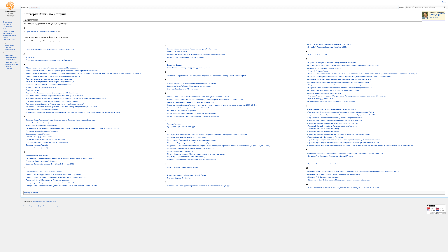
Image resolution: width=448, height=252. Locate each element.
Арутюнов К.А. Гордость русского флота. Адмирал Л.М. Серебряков (52, 93)
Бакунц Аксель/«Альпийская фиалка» (40, 123)
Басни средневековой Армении (38, 134)
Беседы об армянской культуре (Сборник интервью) (46, 139)
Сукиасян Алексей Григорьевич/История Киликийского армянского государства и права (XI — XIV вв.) (347, 96)
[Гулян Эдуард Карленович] (425, 15)
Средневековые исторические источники (41, 32)
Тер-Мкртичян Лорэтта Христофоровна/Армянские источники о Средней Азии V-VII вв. (341, 112)
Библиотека (7, 29)
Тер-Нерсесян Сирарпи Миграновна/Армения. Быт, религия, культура (335, 120)
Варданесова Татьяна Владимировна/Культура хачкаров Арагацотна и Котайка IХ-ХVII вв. (60, 158)
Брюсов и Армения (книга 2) (37, 148)
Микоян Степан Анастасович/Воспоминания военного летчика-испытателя (196, 154)
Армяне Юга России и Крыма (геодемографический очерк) (48, 84)
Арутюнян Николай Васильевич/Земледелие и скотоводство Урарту (52, 101)
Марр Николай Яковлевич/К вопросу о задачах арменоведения (191, 140)
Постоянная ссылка (11, 64)
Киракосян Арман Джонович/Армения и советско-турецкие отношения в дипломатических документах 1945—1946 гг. (212, 105)
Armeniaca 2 (30, 57)
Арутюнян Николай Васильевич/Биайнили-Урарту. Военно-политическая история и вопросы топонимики (66, 98)
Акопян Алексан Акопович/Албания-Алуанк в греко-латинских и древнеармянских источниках (62, 71)
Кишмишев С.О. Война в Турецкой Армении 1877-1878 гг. (189, 108)
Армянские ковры (32, 90)
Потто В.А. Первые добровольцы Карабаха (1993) (327, 47)
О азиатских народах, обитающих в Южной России (186, 175)
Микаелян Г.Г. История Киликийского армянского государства (190, 148)
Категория (28, 193)
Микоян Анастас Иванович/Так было (181, 151)
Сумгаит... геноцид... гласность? (320, 99)
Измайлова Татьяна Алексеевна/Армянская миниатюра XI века (191, 83)
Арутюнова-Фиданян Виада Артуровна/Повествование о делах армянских (54, 95)
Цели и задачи (9, 45)
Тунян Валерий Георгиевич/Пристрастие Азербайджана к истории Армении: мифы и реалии (343, 143)
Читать (401, 7)
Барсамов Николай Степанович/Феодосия (42, 131)
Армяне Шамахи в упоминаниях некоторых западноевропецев (50, 82)
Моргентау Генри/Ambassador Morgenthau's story (186, 157)
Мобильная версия (54, 205)
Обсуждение (34, 7)
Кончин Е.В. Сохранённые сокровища (181, 111)
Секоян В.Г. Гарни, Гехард (318, 71)
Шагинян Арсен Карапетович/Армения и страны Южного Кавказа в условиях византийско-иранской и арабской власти (353, 171)
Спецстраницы (10, 60)
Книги (35, 193)
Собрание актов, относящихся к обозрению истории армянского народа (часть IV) (340, 88)
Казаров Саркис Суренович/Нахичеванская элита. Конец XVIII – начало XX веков (198, 97)
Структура (8, 47)
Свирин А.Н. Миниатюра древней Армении (324, 68)
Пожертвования (10, 50)
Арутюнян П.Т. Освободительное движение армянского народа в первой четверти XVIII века (61, 107)
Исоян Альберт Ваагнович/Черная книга (182, 89)
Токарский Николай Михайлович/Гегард (323, 129)
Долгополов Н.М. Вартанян (177, 52)
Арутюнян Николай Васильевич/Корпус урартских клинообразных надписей (55, 104)
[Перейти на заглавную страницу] (10, 9)
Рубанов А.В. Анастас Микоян (319, 55)
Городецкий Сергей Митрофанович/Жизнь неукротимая (47, 180)
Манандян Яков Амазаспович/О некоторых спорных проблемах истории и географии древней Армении (207, 134)
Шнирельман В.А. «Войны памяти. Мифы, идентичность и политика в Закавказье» (339, 180)
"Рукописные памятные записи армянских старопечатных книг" (50, 49)
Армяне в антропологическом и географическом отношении (49, 79)
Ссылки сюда (9, 55)
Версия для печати (11, 62)
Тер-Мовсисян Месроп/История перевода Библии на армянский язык (335, 118)
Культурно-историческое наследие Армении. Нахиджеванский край (193, 116)
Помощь (442, 13)
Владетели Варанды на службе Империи (41, 161)
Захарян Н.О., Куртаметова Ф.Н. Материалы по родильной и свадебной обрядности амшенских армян (206, 76)
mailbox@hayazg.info (39, 201)
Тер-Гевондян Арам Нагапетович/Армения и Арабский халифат (332, 109)
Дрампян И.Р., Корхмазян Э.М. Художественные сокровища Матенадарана (196, 54)
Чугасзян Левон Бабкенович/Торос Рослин (324, 164)
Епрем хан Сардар (174, 65)
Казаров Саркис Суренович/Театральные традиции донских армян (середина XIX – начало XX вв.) (205, 99)
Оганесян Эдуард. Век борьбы (179, 178)
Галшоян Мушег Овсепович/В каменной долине (44, 172)
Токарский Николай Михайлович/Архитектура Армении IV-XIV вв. (333, 123)
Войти (444, 2)
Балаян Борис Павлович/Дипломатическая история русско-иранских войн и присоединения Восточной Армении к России (72, 128)
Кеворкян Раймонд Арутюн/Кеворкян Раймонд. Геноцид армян (191, 102)
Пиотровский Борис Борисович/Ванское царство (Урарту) (330, 44)
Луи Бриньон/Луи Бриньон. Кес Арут (181, 127)
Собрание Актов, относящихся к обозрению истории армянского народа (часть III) (340, 85)
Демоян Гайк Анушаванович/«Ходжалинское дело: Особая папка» (192, 49)
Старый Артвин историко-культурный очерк (324, 93)
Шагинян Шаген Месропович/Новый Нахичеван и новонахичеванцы (334, 174)
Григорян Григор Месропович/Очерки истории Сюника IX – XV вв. (51, 183)
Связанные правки (11, 57)
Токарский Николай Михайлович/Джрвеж (323, 131)
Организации (7, 26)
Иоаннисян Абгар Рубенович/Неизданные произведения (189, 86)
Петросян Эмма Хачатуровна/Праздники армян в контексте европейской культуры (198, 186)
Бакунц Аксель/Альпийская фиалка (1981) (42, 125)
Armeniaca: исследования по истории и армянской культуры (49, 60)
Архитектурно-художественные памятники (42, 109)
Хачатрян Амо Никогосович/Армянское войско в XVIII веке (330, 156)
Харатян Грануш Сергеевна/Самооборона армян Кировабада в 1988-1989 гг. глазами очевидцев (345, 153)
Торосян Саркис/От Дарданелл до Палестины (325, 137)
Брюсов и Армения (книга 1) (37, 145)
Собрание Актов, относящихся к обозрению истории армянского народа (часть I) (339, 79)
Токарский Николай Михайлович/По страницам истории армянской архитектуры (339, 134)
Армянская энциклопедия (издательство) (42, 87)
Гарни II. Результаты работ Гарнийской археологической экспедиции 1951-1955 (56, 177)
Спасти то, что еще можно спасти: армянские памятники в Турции (333, 90)
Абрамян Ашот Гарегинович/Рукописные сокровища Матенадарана (52, 68)
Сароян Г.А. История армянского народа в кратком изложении (332, 63)
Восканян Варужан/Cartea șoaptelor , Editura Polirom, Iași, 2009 (50, 164)
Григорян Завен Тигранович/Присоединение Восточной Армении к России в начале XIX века (61, 186)
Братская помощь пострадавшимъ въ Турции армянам (47, 142)
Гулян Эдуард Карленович (434, 16)
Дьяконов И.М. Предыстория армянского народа (186, 57)
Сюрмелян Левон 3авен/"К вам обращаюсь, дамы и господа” (331, 101)
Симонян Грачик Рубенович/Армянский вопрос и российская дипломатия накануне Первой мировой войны (349, 76)
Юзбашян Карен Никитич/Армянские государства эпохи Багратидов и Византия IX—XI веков (343, 188)
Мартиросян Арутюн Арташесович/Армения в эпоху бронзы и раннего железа (197, 143)
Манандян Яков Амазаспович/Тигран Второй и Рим (186, 137)
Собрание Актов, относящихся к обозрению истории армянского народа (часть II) (339, 82)
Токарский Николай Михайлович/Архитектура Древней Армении (332, 126)
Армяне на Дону (8, 31)
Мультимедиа (7, 33)
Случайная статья (9, 39)
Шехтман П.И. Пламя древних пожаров (323, 177)
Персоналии (7, 24)
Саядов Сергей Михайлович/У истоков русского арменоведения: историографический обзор (343, 65)
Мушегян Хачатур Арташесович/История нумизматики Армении (191, 159)
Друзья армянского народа (9, 36)
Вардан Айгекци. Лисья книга (37, 156)
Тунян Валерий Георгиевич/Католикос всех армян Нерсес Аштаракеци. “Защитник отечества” (344, 140)
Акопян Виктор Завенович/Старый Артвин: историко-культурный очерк (53, 76)
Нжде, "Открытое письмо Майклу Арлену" (183, 167)
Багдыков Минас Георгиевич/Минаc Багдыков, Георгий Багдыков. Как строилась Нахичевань (61, 120)
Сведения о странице (8, 67)
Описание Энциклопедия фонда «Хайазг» (35, 205)
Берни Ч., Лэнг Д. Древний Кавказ (39, 137)
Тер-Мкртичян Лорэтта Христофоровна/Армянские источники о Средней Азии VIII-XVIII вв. (343, 115)
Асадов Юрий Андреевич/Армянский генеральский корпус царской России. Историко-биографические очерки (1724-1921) (73, 112)
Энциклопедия (8, 22)
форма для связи (51, 201)
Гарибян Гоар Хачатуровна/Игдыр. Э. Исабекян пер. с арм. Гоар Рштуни (54, 174)
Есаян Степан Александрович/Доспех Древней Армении (188, 68)
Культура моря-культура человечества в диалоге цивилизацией (191, 113)
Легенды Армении (174, 124)
